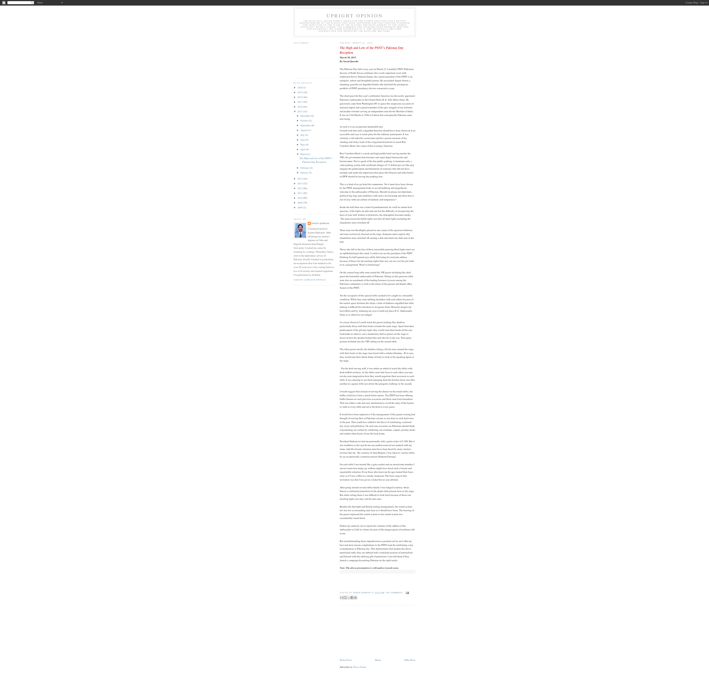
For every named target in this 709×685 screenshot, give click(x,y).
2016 (300, 106)
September (305, 125)
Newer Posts (346, 660)
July (302, 135)
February (305, 167)
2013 (300, 183)
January (304, 172)
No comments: (395, 593)
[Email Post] (407, 593)
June (303, 139)
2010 (300, 197)
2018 (300, 97)
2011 (300, 193)
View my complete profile (310, 280)
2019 (300, 92)
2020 (300, 87)
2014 (300, 178)
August (304, 130)
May (303, 144)
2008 (300, 207)
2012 (300, 188)
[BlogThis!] (345, 597)
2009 (300, 202)
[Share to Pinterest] (355, 597)
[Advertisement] (367, 632)
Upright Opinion (354, 15)
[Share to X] (348, 597)
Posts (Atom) (359, 667)
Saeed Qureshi (320, 223)
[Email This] (341, 597)
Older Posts (409, 660)
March (303, 154)
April (303, 149)
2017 (300, 102)
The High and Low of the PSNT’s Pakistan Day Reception (371, 49)
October (304, 120)
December (305, 115)
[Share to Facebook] (352, 597)
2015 (300, 111)
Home (378, 660)
